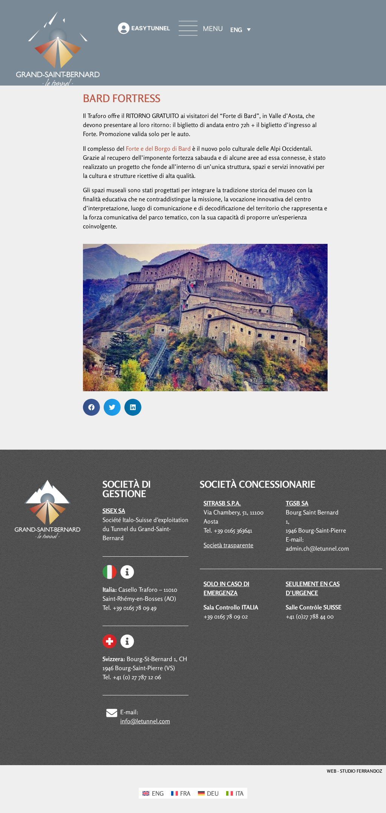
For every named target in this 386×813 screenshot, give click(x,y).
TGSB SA (297, 503)
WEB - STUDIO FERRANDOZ (354, 771)
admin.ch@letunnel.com (317, 548)
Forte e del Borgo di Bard (159, 148)
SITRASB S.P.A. (222, 503)
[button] (91, 407)
